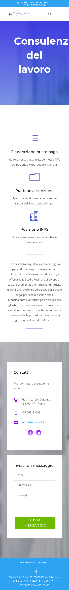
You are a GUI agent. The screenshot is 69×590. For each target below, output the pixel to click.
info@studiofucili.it (33, 422)
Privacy (42, 562)
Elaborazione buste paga (34, 152)
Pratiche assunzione (34, 190)
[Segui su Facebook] (30, 433)
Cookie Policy (26, 562)
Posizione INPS (34, 229)
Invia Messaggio (35, 522)
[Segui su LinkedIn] (38, 433)
